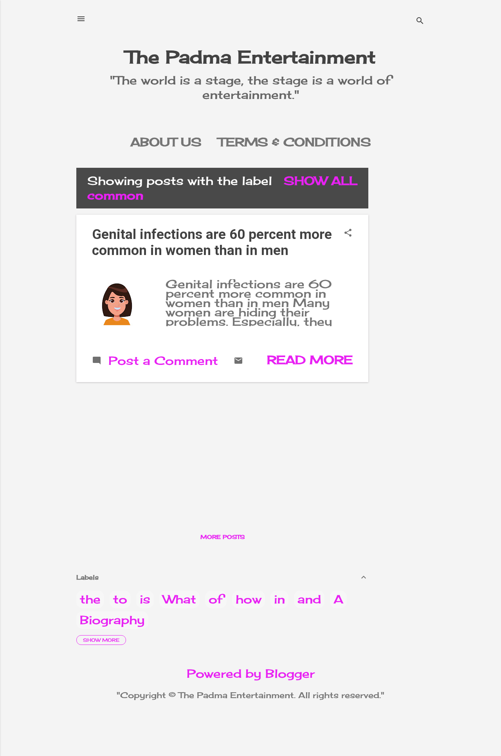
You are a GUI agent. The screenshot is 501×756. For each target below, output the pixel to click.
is (145, 599)
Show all (320, 181)
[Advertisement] (406, 285)
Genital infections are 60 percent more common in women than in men (212, 242)
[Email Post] (238, 361)
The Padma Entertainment (251, 57)
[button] (348, 233)
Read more (310, 360)
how (248, 599)
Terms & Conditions (294, 142)
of (216, 599)
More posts (222, 536)
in (279, 599)
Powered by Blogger (251, 673)
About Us (166, 142)
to (120, 599)
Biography (112, 620)
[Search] (420, 21)
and (309, 599)
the (90, 599)
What (179, 599)
